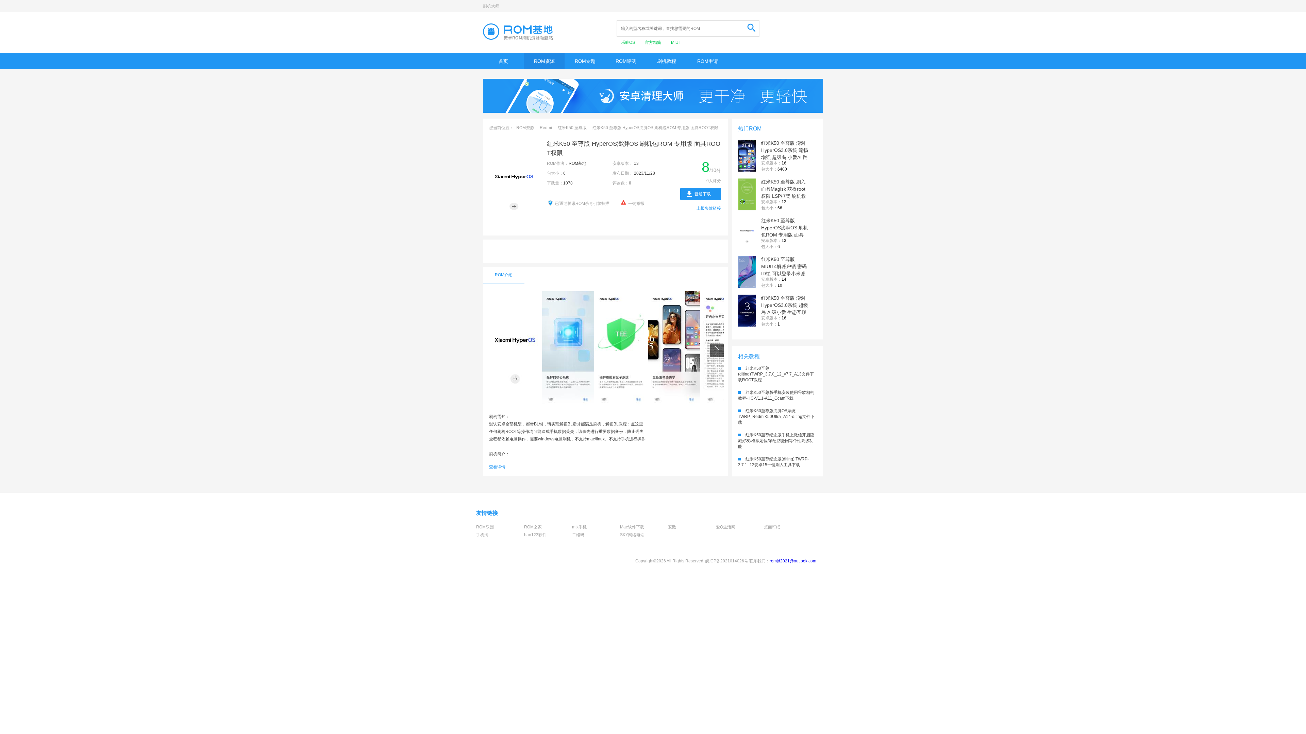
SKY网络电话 (632, 534)
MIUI (675, 42)
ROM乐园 (485, 527)
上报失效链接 (709, 208)
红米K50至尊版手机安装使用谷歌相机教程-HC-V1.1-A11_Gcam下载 (776, 395)
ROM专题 (585, 61)
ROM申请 (707, 61)
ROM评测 (626, 61)
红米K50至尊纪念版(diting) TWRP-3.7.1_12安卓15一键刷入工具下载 (773, 462)
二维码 (578, 534)
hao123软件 (535, 534)
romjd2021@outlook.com (793, 561)
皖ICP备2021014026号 (726, 561)
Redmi (546, 127)
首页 (503, 61)
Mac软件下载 (632, 527)
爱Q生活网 (725, 527)
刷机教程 (666, 61)
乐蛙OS (628, 42)
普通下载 (702, 194)
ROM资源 (544, 61)
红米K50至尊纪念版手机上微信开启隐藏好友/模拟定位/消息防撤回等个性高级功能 (776, 441)
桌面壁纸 (772, 527)
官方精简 (653, 42)
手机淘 (482, 534)
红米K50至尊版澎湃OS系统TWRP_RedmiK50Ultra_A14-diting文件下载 (776, 416)
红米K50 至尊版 (572, 127)
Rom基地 (518, 31)
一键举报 (636, 203)
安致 (672, 527)
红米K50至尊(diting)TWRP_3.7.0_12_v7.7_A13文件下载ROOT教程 (776, 374)
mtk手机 (579, 527)
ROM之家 (533, 527)
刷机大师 (491, 6)
